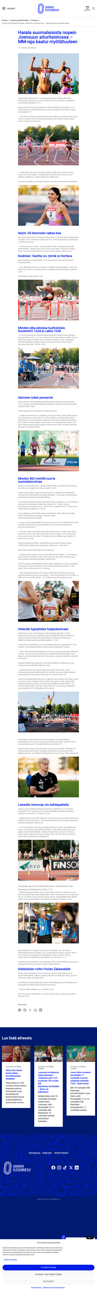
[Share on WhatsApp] (19, 1010)
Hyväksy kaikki (48, 1267)
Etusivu (5, 20)
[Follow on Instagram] (59, 1168)
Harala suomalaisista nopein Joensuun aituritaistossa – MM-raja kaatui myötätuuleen (35, 23)
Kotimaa (34, 20)
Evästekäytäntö (36, 1287)
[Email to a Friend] (35, 1010)
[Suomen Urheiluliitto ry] (48, 8)
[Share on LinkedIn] (40, 1010)
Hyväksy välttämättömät (48, 1274)
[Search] (93, 8)
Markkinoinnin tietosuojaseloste (54, 1287)
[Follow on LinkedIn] (77, 1168)
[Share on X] (30, 1010)
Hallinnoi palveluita (10, 1259)
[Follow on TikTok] (65, 1168)
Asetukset (48, 1281)
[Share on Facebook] (24, 1010)
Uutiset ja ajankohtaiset (19, 20)
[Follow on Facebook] (53, 1168)
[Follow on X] (71, 1168)
